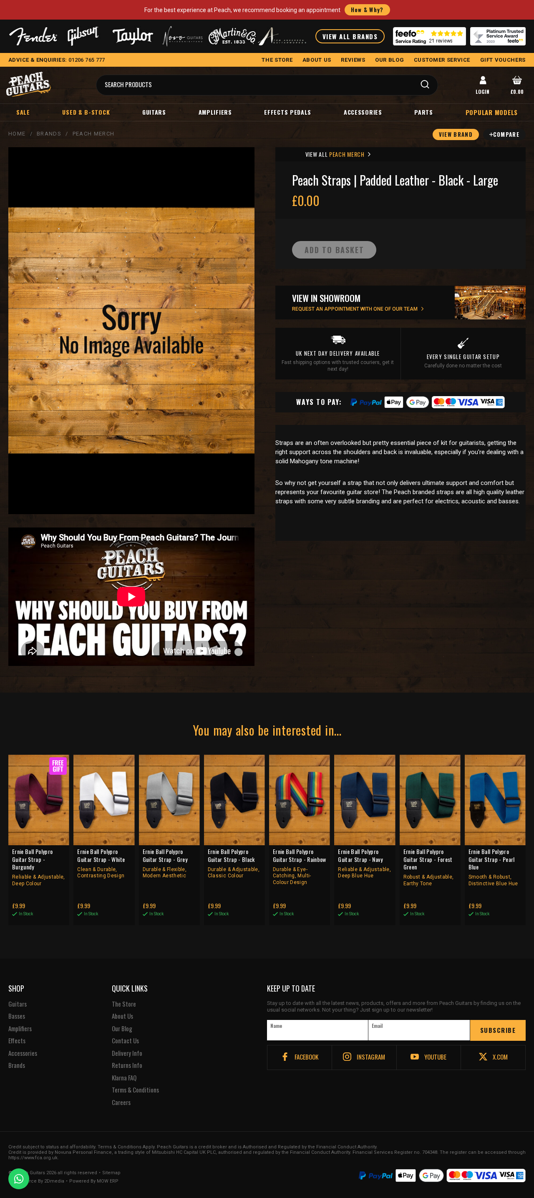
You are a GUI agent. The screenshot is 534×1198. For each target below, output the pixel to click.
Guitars (154, 112)
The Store (124, 1004)
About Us (122, 1016)
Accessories (363, 112)
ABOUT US (316, 60)
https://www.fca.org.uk (33, 1157)
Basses (16, 1016)
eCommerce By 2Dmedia (36, 1181)
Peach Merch (93, 134)
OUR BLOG (389, 60)
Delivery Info (127, 1053)
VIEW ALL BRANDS (350, 36)
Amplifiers (215, 112)
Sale (23, 112)
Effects (16, 1041)
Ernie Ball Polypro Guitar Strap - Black (233, 863)
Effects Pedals (287, 112)
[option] (133, 596)
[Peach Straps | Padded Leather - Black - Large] (131, 330)
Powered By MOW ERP (93, 1181)
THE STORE (277, 60)
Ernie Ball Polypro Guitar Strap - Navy (364, 863)
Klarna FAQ (124, 1078)
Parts (423, 112)
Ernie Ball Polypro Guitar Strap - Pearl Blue (493, 867)
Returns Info (127, 1065)
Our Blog (122, 1029)
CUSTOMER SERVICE (442, 60)
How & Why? (367, 9)
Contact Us (125, 1041)
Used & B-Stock (86, 112)
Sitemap (111, 1172)
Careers (121, 1102)
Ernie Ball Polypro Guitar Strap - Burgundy (38, 867)
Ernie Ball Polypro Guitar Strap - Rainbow (299, 866)
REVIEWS (353, 60)
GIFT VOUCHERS (503, 60)
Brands (49, 134)
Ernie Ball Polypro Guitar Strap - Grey (165, 863)
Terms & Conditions (135, 1090)
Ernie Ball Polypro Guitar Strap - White (101, 863)
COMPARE (506, 134)
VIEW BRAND (456, 134)
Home (16, 134)
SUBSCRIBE (498, 1030)
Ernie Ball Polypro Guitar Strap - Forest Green (428, 867)
